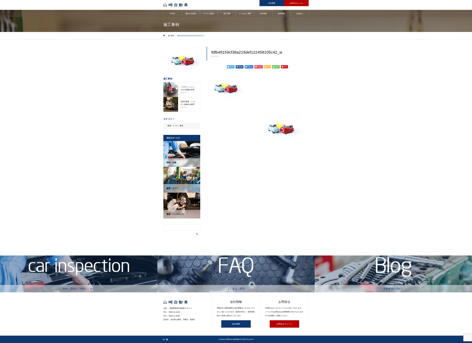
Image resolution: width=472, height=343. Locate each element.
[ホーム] (164, 35)
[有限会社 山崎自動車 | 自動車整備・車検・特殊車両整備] (175, 5)
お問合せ (299, 14)
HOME (172, 14)
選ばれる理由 (190, 14)
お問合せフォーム (284, 324)
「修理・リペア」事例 (174, 126)
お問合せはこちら (296, 3)
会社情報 (263, 14)
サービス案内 (209, 14)
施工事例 (226, 14)
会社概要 (271, 3)
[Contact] (163, 339)
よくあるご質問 (245, 14)
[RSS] (167, 339)
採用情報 (281, 14)
